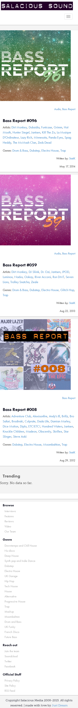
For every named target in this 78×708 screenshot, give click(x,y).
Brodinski (17, 421)
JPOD (65, 272)
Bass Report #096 (20, 120)
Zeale (34, 282)
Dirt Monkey (19, 127)
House (8, 591)
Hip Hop (9, 581)
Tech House (11, 586)
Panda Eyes (56, 137)
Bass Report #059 (20, 265)
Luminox (8, 277)
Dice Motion (10, 426)
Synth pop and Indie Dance (20, 561)
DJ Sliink (34, 272)
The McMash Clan (24, 142)
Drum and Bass (13, 622)
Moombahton (51, 444)
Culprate (30, 421)
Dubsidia (34, 127)
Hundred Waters (52, 426)
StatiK (72, 158)
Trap (63, 150)
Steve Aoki (20, 436)
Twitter (8, 661)
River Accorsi (43, 277)
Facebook (10, 666)
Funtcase (46, 127)
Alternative (11, 596)
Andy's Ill (54, 416)
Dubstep (35, 150)
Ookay (28, 277)
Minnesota (40, 137)
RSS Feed (10, 691)
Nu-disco (10, 551)
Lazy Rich (26, 137)
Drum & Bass (20, 150)
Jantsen (35, 132)
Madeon (31, 431)
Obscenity (44, 431)
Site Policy (10, 686)
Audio (57, 109)
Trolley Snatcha (19, 282)
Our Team (10, 531)
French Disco (12, 632)
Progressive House (15, 601)
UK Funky (10, 627)
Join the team (12, 651)
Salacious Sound (37, 6)
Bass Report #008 (20, 409)
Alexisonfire (40, 416)
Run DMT (58, 277)
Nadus (18, 277)
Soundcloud (11, 656)
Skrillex (57, 431)
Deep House (12, 556)
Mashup (9, 612)
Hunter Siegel (21, 132)
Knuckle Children (13, 431)
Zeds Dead (44, 142)
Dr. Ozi (45, 272)
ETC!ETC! (34, 426)
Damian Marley (60, 421)
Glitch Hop (67, 290)
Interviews (10, 511)
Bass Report (68, 109)
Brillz (65, 416)
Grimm (58, 127)
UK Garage (11, 576)
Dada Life (43, 421)
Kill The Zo (48, 132)
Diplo (23, 426)
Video (8, 526)
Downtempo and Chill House (21, 546)
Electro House (50, 150)
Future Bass (11, 637)
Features (9, 516)
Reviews (9, 521)
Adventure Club (21, 416)
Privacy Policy (12, 680)
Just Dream (60, 705)
